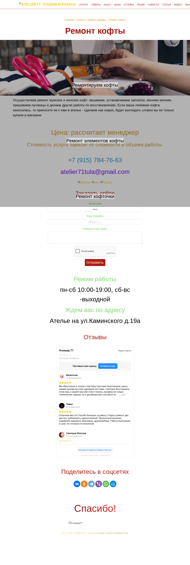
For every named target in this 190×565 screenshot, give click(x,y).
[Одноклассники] (84, 484)
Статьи (166, 4)
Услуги (83, 4)
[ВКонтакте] (77, 484)
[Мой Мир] (113, 484)
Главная (69, 20)
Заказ (107, 4)
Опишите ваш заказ (95, 228)
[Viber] (98, 484)
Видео (178, 4)
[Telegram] (91, 484)
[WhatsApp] (106, 484)
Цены (117, 4)
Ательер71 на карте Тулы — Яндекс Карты (95, 455)
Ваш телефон (95, 216)
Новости (153, 4)
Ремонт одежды (97, 20)
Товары (95, 4)
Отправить (95, 262)
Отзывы (129, 4)
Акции (141, 4)
